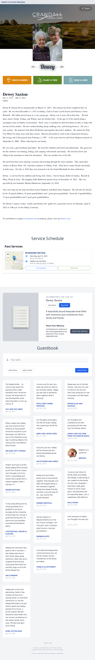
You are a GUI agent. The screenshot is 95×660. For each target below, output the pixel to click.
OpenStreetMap (50, 653)
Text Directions (41, 268)
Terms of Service (53, 650)
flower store (65, 218)
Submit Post (81, 370)
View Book (52, 305)
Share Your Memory (79, 331)
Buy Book (64, 305)
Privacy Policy (41, 650)
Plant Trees (74, 268)
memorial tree (31, 218)
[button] (14, 258)
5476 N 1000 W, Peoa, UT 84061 (42, 263)
